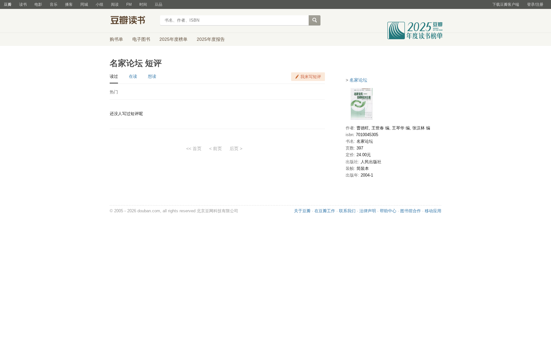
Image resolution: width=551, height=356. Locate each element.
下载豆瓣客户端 (505, 4)
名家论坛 (358, 80)
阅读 (115, 4)
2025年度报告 (211, 39)
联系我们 (347, 210)
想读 (152, 76)
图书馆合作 (410, 210)
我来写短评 (310, 76)
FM (129, 4)
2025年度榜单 (173, 39)
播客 (69, 4)
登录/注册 (535, 4)
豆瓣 (7, 4)
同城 (84, 4)
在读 (133, 76)
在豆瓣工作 (324, 210)
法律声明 (367, 210)
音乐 (53, 4)
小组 (99, 4)
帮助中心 (388, 210)
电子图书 (141, 39)
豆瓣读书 (133, 21)
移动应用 (433, 210)
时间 (143, 4)
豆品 (158, 4)
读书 (23, 4)
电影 (38, 4)
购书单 (116, 39)
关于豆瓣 (302, 210)
